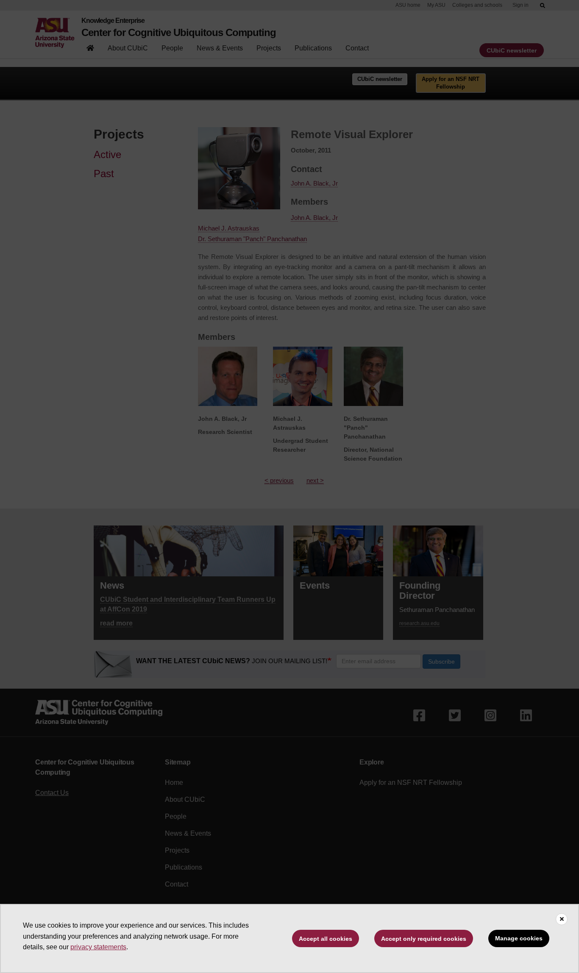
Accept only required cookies (423, 938)
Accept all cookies (325, 938)
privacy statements (98, 947)
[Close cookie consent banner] (562, 919)
